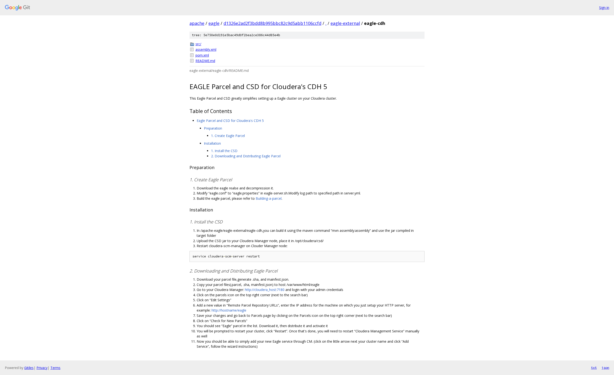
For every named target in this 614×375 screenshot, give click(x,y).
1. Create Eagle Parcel (228, 135)
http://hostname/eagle (229, 310)
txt (594, 367)
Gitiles (29, 367)
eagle (213, 23)
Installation (212, 143)
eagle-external (345, 23)
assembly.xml (205, 49)
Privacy (41, 367)
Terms (55, 367)
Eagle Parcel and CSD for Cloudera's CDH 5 (230, 120)
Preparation (213, 128)
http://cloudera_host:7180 (264, 289)
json (605, 367)
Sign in (604, 7)
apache (196, 23)
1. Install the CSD (224, 150)
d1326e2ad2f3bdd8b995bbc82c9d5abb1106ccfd (272, 23)
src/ (198, 44)
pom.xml (202, 55)
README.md (205, 60)
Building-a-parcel (269, 198)
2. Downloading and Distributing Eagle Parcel (246, 156)
